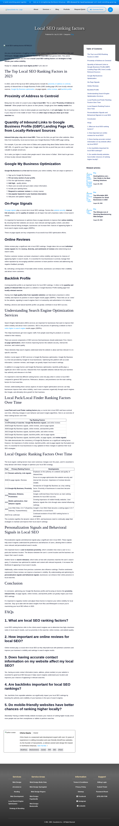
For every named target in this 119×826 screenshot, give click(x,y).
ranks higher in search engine (15, 328)
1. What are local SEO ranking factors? (98, 128)
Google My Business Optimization (94, 77)
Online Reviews (93, 86)
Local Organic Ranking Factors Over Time (98, 107)
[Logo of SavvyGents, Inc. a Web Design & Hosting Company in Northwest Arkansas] (14, 9)
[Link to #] (110, 9)
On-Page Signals (93, 82)
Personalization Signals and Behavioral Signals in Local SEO (99, 114)
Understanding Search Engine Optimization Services (98, 95)
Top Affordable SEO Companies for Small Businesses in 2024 (101, 198)
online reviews (52, 89)
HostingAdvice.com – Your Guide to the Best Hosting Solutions (101, 178)
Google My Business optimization (22, 89)
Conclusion (91, 119)
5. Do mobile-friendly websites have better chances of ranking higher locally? (98, 157)
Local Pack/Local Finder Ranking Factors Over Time (99, 101)
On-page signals (10, 210)
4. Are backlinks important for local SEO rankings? (98, 149)
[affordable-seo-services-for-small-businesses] (89, 192)
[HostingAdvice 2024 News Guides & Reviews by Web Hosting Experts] (89, 173)
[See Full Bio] (47, 745)
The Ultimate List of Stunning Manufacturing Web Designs (102, 214)
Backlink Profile (93, 90)
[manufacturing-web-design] (89, 209)
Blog (72, 34)
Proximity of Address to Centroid (99, 60)
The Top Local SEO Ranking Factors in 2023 (97, 56)
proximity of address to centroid (59, 84)
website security (59, 210)
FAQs (89, 123)
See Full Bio (41, 746)
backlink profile (66, 89)
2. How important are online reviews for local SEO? (97, 134)
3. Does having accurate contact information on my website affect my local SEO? (99, 141)
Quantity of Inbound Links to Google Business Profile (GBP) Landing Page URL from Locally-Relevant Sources (99, 68)
